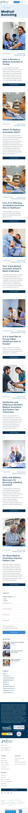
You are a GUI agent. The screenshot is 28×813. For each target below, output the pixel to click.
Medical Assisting (6, 7)
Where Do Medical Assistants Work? (11, 130)
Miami (5, 598)
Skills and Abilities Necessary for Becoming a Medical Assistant (12, 481)
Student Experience (5, 764)
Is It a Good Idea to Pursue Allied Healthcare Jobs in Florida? (12, 340)
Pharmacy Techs (7, 690)
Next (23, 699)
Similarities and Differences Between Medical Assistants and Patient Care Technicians (13, 407)
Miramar (6, 600)
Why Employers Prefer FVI (20, 762)
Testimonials (3, 766)
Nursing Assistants (8, 686)
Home (3, 6)
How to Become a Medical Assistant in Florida (13, 61)
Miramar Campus (4, 762)
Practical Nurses (7, 692)
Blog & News (4, 783)
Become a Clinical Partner (20, 764)
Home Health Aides (8, 678)
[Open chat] (20, 811)
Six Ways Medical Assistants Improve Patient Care (12, 558)
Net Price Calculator (12, 803)
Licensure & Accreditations (6, 781)
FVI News (5, 675)
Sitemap (10, 805)
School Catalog (18, 800)
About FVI (3, 758)
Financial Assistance (5, 769)
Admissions (3, 775)
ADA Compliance (11, 802)
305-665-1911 (7, 750)
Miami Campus (4, 760)
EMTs (4, 673)
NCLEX (5, 682)
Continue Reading (14, 84)
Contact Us (3, 777)
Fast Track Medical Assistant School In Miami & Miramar (12, 268)
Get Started (16, 2)
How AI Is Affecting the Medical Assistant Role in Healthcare (13, 205)
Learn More (14, 632)
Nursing (5, 684)
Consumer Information (20, 802)
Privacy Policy (10, 800)
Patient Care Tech (8, 688)
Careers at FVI (4, 785)
